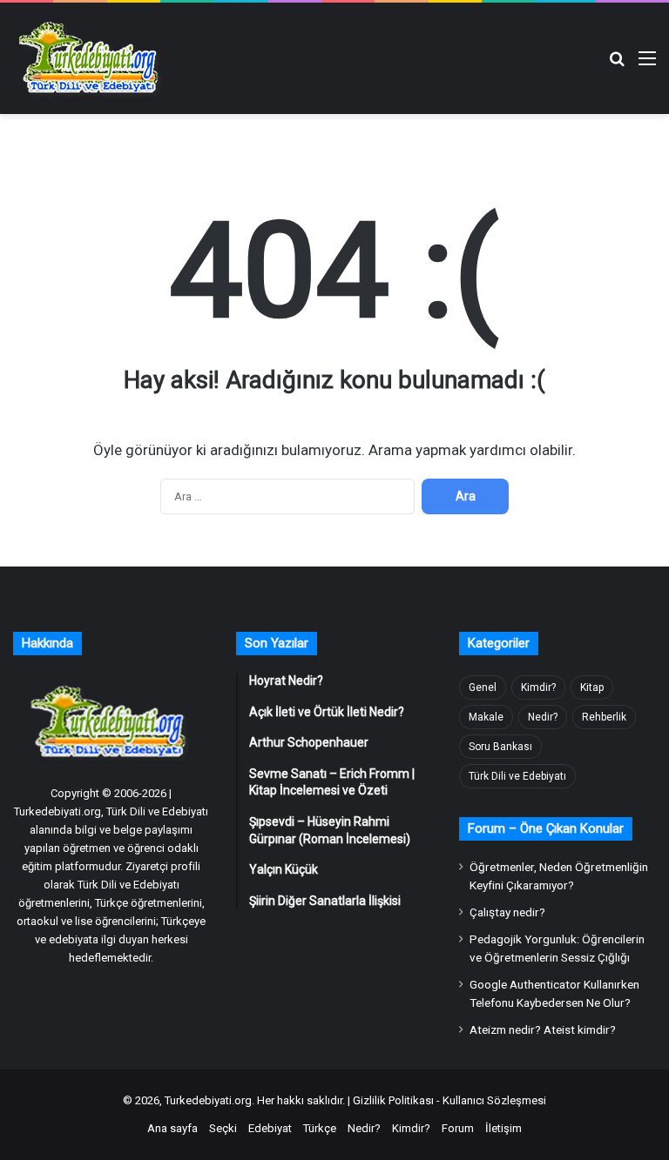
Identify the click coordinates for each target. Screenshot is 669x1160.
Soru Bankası (500, 747)
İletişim (503, 1128)
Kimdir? (538, 687)
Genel (483, 687)
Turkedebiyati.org (208, 1100)
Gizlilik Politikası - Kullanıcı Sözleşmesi (449, 1100)
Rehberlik (604, 717)
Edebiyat (270, 1128)
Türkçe (319, 1128)
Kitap (592, 687)
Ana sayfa (172, 1128)
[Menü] (647, 64)
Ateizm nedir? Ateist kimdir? (543, 1029)
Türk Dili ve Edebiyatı (517, 776)
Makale (486, 717)
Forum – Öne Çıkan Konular (546, 828)
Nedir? (543, 717)
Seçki (223, 1128)
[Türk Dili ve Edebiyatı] (91, 58)
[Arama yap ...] (616, 64)
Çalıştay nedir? (507, 912)
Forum (458, 1128)
